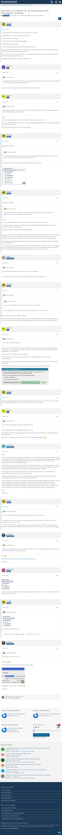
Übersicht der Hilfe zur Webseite (9, 808)
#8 (57, 334)
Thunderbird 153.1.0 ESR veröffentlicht (49, 714)
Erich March (8, 776)
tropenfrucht (8, 760)
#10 (57, 416)
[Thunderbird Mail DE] (8, 2)
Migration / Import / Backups (12, 756)
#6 (57, 263)
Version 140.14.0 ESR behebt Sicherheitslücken (15, 729)
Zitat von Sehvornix (10, 511)
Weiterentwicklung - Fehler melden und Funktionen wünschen (18, 559)
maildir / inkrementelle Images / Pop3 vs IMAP (18, 753)
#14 (57, 575)
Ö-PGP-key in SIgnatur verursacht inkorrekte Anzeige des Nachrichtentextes (26, 769)
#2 (57, 72)
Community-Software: (9, 828)
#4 (57, 141)
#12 (57, 506)
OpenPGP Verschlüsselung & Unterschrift (15, 772)
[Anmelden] (55, 2)
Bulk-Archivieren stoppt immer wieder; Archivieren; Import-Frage (23, 764)
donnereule (8, 755)
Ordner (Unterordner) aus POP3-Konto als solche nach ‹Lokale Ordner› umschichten (28, 775)
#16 (57, 648)
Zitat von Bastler (9, 202)
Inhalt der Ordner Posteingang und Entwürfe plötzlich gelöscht (23, 759)
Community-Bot (9, 696)
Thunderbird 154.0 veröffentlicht (16, 714)
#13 (57, 540)
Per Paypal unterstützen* (41, 735)
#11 (57, 451)
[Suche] (51, 2)
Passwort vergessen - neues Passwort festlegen (12, 818)
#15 (57, 607)
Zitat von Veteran (10, 146)
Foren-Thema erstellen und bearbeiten (10, 816)
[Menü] (60, 2)
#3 (57, 101)
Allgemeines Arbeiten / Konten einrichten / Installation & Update (20, 751)
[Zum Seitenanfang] (59, 832)
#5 (57, 198)
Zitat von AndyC (9, 295)
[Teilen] (59, 18)
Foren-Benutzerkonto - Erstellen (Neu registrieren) (13, 813)
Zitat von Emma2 (9, 77)
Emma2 (14, 15)
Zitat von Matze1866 (10, 612)
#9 (57, 397)
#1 (57, 29)
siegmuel (8, 749)
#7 (57, 290)
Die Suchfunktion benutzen (8, 810)
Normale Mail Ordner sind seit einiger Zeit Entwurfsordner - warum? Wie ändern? (28, 748)
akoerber (8, 766)
